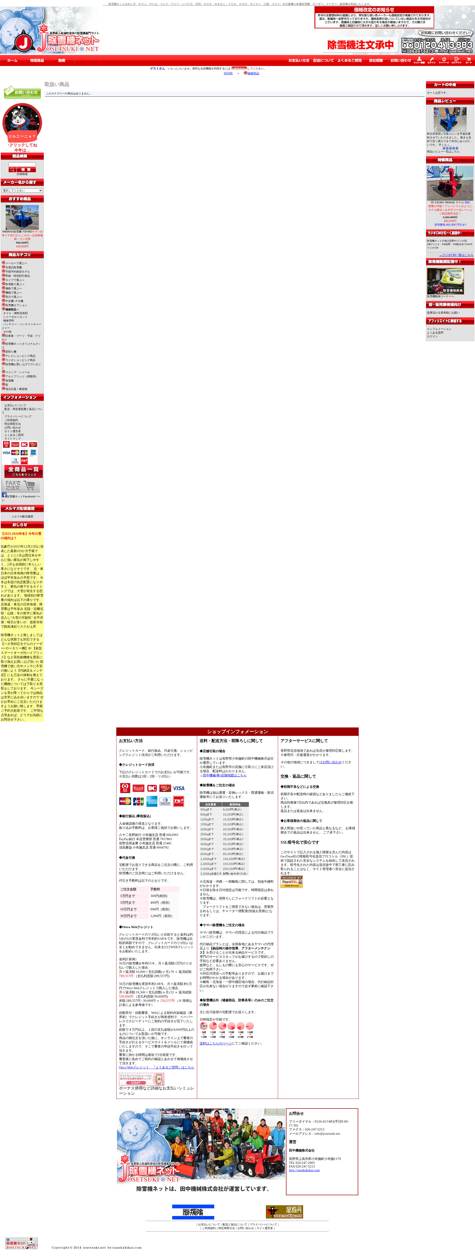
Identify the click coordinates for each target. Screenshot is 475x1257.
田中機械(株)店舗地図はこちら (225, 775)
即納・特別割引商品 (17, 275)
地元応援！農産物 (16, 388)
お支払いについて (15, 405)
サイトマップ (12, 438)
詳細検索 (22, 173)
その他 (7, 331)
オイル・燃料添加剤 (15, 313)
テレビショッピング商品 (20, 355)
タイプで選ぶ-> (14, 279)
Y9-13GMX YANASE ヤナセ (450, 202)
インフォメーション (439, 328)
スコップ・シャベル (17, 372)
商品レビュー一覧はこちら (443, 151)
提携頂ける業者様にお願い (443, 312)
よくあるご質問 (14, 434)
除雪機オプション (16, 305)
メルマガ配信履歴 (22, 516)
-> (12, 309)
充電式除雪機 (13, 267)
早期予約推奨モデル (17, 271)
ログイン (432, 336)
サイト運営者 (12, 431)
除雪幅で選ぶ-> (14, 284)
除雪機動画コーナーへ (440, 296)
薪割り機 (10, 351)
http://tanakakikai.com (304, 1170)
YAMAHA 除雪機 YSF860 (22, 235)
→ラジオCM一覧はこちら (456, 255)
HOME (228, 73)
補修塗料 (8, 320)
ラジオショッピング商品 (20, 360)
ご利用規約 (11, 420)
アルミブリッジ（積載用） (21, 376)
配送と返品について (235, 1224)
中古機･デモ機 (14, 300)
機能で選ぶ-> (13, 292)
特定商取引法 (12, 423)
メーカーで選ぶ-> (16, 263)
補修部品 (253, 73)
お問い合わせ (12, 427)
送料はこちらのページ (216, 1043)
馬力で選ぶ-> (13, 296)
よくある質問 (435, 332)
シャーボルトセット (15, 316)
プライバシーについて (18, 416)
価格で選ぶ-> (13, 288)
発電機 (9, 380)
